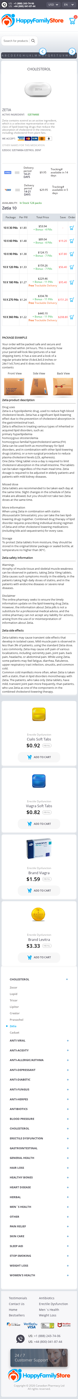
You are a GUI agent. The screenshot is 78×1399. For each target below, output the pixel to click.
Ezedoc (6, 150)
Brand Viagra (39, 873)
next (72, 51)
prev (43, 51)
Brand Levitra (39, 940)
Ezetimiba (18, 150)
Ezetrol (29, 150)
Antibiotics (46, 1298)
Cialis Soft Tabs (39, 739)
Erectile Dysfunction (39, 734)
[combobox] (53, 5)
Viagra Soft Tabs (39, 806)
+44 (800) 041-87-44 (24, 6)
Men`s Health (49, 1310)
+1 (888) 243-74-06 (24, 3)
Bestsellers (17, 1315)
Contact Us (16, 1304)
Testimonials (18, 1298)
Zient (38, 150)
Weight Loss (47, 1315)
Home (13, 1310)
